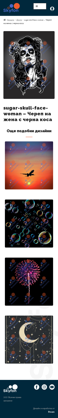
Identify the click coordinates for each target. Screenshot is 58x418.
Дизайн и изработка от (44, 410)
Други (19, 20)
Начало (10, 20)
